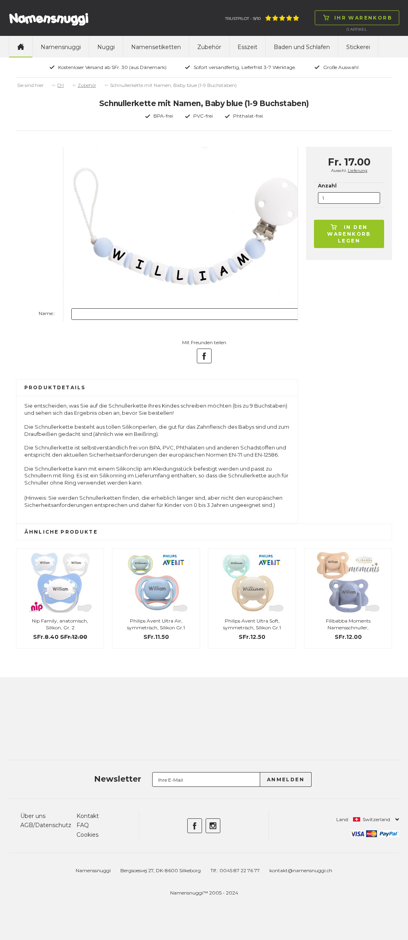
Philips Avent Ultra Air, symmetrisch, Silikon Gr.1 (156, 624)
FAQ (82, 825)
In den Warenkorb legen (349, 234)
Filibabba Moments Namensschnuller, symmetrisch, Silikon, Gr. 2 (348, 627)
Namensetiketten (156, 47)
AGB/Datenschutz (45, 825)
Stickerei (358, 47)
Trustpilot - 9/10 (243, 18)
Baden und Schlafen (302, 47)
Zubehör (209, 47)
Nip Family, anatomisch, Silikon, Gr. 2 (60, 624)
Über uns (32, 816)
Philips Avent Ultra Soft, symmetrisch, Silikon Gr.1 (252, 624)
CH (60, 85)
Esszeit (247, 47)
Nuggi (106, 47)
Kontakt (87, 816)
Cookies (87, 834)
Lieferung (357, 170)
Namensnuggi (61, 47)
